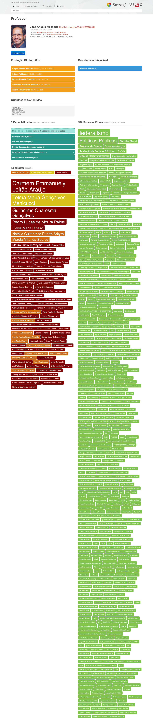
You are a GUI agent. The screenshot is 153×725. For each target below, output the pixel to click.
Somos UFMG (116, 4)
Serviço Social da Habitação (43, 157)
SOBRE (62, 6)
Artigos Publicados (43, 74)
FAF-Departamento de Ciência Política (55, 34)
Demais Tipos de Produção (43, 79)
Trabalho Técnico (110, 68)
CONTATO (48, 6)
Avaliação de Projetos (43, 136)
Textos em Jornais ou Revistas (43, 84)
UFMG (135, 5)
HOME (17, 6)
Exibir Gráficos (18, 53)
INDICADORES (32, 6)
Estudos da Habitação (43, 141)
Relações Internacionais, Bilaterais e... (43, 152)
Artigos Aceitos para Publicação (43, 68)
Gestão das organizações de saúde (43, 147)
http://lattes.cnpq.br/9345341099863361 (77, 26)
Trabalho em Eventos (43, 89)
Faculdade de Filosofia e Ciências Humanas (51, 32)
